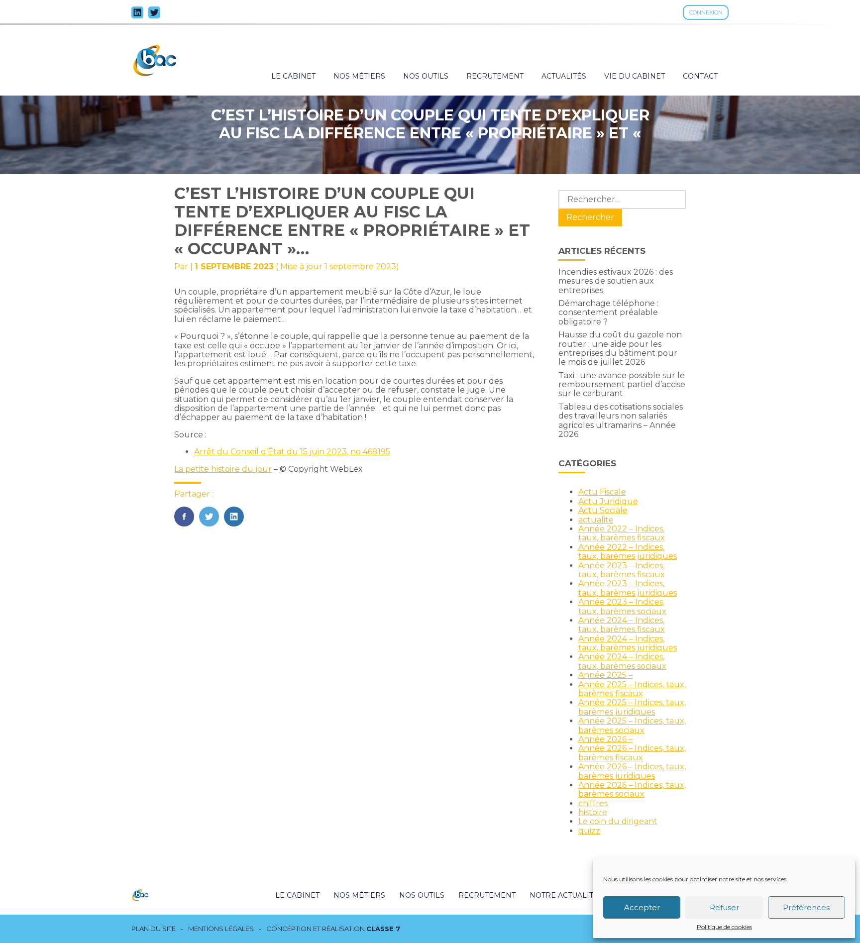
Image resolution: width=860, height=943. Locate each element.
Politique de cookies (724, 927)
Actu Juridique (608, 501)
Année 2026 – (605, 739)
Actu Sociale (603, 510)
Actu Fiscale (602, 492)
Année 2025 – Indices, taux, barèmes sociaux (632, 725)
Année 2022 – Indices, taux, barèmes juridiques (627, 551)
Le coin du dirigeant (617, 821)
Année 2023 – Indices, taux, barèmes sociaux (622, 606)
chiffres (593, 803)
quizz (589, 831)
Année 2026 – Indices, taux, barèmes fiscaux (632, 752)
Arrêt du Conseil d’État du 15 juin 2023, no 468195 (292, 451)
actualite (596, 519)
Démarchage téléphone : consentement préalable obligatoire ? (608, 312)
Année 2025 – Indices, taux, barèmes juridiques (632, 707)
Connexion (706, 12)
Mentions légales (221, 929)
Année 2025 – (605, 675)
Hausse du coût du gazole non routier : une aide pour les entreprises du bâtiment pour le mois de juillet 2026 (620, 348)
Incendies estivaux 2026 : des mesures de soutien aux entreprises (615, 281)
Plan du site (153, 929)
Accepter (642, 907)
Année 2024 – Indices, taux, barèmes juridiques (627, 643)
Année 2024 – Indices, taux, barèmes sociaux (622, 661)
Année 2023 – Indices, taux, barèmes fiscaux (621, 570)
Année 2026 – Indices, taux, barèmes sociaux (632, 789)
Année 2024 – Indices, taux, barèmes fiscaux (621, 625)
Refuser (724, 907)
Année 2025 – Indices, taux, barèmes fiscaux (632, 689)
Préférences (806, 907)
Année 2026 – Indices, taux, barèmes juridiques (632, 771)
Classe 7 (383, 929)
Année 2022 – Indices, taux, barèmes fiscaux (621, 533)
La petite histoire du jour (223, 469)
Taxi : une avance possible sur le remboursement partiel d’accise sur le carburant (621, 385)
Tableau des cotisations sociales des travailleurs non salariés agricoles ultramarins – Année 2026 (620, 420)
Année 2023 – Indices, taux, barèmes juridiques (627, 588)
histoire (592, 812)
